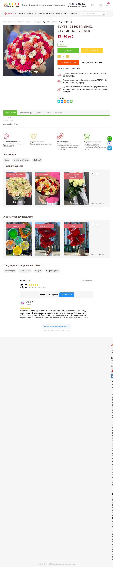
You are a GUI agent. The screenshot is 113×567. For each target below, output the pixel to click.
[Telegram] (68, 101)
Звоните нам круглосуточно (77, 5)
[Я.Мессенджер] (58, 101)
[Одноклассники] (65, 101)
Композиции (10, 271)
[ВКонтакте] (62, 101)
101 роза (38, 271)
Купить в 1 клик (70, 62)
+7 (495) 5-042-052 (92, 62)
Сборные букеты (52, 271)
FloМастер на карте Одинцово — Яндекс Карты (56, 330)
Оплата (24, 5)
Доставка (32, 5)
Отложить (93, 50)
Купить (69, 50)
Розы (7, 160)
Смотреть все (96, 203)
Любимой (37, 160)
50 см (62, 45)
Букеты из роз (25, 271)
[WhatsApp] (71, 101)
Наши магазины (59, 5)
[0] (106, 5)
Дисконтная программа (44, 5)
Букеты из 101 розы (21, 160)
